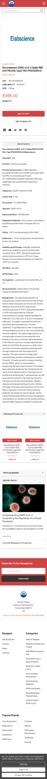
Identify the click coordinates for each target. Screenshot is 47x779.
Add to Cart (12, 440)
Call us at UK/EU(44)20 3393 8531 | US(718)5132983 (23, 615)
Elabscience (7, 725)
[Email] (10, 130)
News (4, 648)
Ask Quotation (8, 639)
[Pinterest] (25, 130)
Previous (40, 413)
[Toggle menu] (3, 3)
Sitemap (5, 653)
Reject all (23, 769)
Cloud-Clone (7, 730)
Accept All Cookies (23, 775)
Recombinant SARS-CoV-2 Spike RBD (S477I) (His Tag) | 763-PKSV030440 (12, 449)
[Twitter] (20, 130)
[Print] (15, 130)
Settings (23, 764)
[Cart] (44, 3)
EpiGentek (29, 737)
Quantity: (7, 101)
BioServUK (6, 734)
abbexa (28, 725)
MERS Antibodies (33, 688)
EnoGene (28, 721)
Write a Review (8, 74)
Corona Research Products (16, 542)
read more (6, 536)
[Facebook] (4, 130)
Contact (5, 644)
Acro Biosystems (9, 721)
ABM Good (6, 739)
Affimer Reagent (33, 639)
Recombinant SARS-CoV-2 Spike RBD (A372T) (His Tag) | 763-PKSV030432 (35, 449)
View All (28, 742)
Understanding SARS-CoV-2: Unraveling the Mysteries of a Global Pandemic (21, 518)
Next (43, 413)
